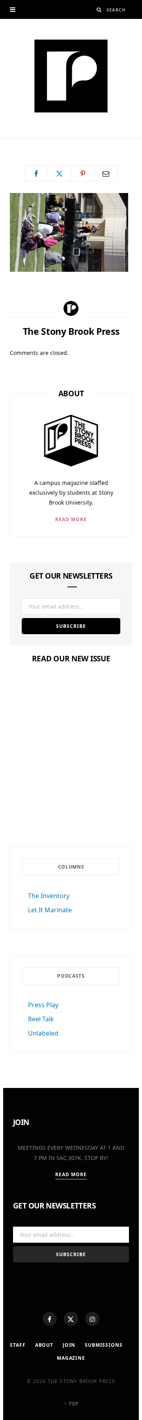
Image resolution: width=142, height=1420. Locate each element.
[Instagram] (92, 1319)
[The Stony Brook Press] (71, 76)
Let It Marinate (50, 910)
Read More (71, 519)
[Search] (99, 9)
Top (72, 1403)
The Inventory (48, 895)
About (44, 1345)
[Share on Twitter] (59, 173)
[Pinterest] (83, 173)
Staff (17, 1345)
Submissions (103, 1345)
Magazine (71, 778)
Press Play (43, 1004)
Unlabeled (43, 1033)
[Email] (106, 173)
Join (69, 1345)
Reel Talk (41, 1019)
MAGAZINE (71, 1358)
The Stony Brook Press (51, 141)
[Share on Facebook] (36, 173)
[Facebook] (50, 1319)
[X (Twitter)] (71, 1319)
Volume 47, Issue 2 (71, 793)
